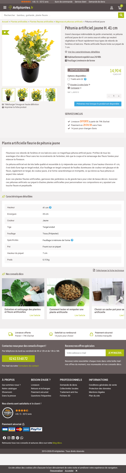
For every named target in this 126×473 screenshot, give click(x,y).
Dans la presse (9, 395)
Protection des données (100, 388)
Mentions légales (97, 392)
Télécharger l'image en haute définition (22, 104)
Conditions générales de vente (103, 384)
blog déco (57, 442)
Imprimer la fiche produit (15, 107)
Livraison (35, 384)
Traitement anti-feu (69, 392)
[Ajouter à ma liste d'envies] (6, 32)
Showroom (7, 392)
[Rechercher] (121, 15)
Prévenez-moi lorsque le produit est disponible (98, 103)
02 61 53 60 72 (18, 358)
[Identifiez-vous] (111, 8)
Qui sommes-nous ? (11, 384)
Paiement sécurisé (39, 392)
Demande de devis (97, 1)
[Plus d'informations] (50, 207)
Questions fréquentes (41, 395)
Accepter (69, 470)
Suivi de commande (63, 1)
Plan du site (94, 395)
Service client (80, 1)
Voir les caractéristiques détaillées (84, 52)
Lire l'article (35, 315)
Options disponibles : (77, 76)
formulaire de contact (28, 365)
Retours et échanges (40, 388)
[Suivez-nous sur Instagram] (8, 438)
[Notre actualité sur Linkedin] (13, 438)
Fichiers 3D (65, 395)
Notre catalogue (9, 388)
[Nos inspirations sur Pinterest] (17, 438)
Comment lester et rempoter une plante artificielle (67, 311)
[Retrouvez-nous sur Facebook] (4, 438)
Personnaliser (56, 470)
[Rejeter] (76, 470)
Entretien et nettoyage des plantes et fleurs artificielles (23, 311)
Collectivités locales (69, 388)
